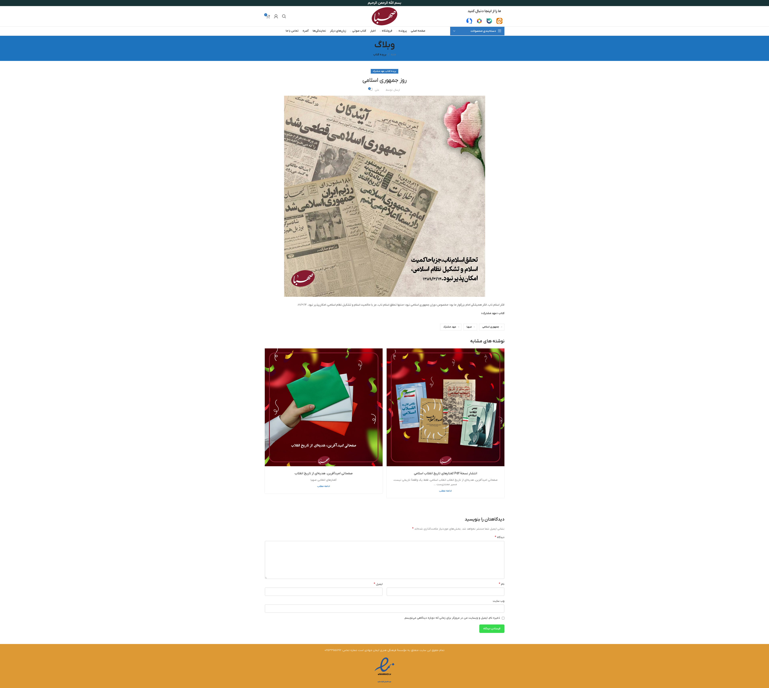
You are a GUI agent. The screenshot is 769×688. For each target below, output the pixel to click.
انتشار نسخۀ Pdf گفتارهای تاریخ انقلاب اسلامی (445, 473)
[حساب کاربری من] (276, 16)
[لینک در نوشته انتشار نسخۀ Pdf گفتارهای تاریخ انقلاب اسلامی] (445, 407)
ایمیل (378, 584)
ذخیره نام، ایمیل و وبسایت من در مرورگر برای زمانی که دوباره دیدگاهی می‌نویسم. (452, 618)
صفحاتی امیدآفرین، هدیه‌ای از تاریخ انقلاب (324, 473)
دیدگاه (499, 537)
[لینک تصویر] (499, 21)
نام (501, 584)
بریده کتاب (379, 54)
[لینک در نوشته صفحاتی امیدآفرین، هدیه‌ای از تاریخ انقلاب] (324, 407)
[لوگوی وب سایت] (384, 16)
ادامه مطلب (445, 491)
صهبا (469, 327)
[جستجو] (284, 16)
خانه (393, 54)
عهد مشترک (378, 71)
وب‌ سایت (498, 601)
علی (377, 90)
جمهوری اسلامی (490, 327)
